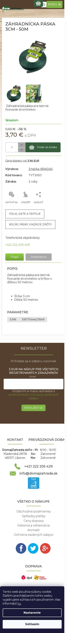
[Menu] (54, 4)
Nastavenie (32, 612)
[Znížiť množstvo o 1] (21, 150)
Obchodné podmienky (33, 511)
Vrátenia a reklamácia (33, 525)
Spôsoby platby (33, 516)
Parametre (38, 257)
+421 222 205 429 (17, 244)
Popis (14, 257)
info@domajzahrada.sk (38, 473)
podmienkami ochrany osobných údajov (33, 396)
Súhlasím (32, 624)
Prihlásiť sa (33, 407)
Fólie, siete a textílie (25, 213)
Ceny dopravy (34, 520)
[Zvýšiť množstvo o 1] (21, 145)
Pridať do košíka (47, 147)
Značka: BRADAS (41, 169)
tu (19, 603)
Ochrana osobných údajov (33, 534)
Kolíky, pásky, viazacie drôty (30, 224)
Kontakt (34, 530)
